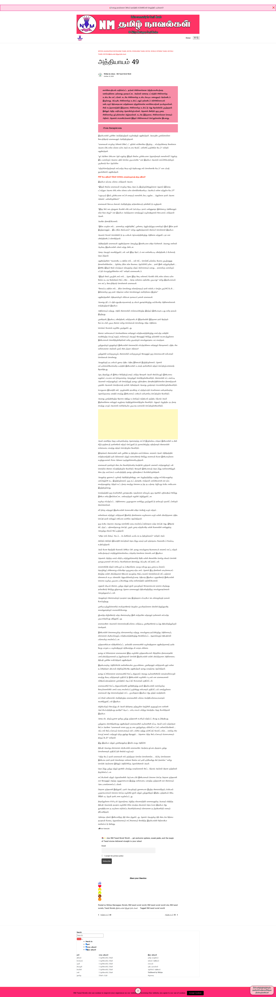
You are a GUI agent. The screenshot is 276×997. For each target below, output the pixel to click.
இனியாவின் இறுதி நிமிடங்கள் (117, 54)
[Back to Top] (138, 991)
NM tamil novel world (128, 51)
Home (188, 37)
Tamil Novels (103, 54)
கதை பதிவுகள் (91, 947)
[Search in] (82, 939)
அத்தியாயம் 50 (170, 914)
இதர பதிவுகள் (91, 949)
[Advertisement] (138, 424)
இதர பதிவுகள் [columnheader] (152, 955)
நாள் (88, 944)
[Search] (79, 939)
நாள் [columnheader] (78, 955)
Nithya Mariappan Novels (108, 51)
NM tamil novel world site (148, 51)
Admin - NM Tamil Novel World (121, 74)
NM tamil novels (166, 51)
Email (104, 845)
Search (79, 932)
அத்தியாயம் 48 (105, 914)
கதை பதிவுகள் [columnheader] (103, 955)
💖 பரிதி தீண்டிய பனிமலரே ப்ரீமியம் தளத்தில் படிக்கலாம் (136, 8)
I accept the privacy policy (113, 855)
